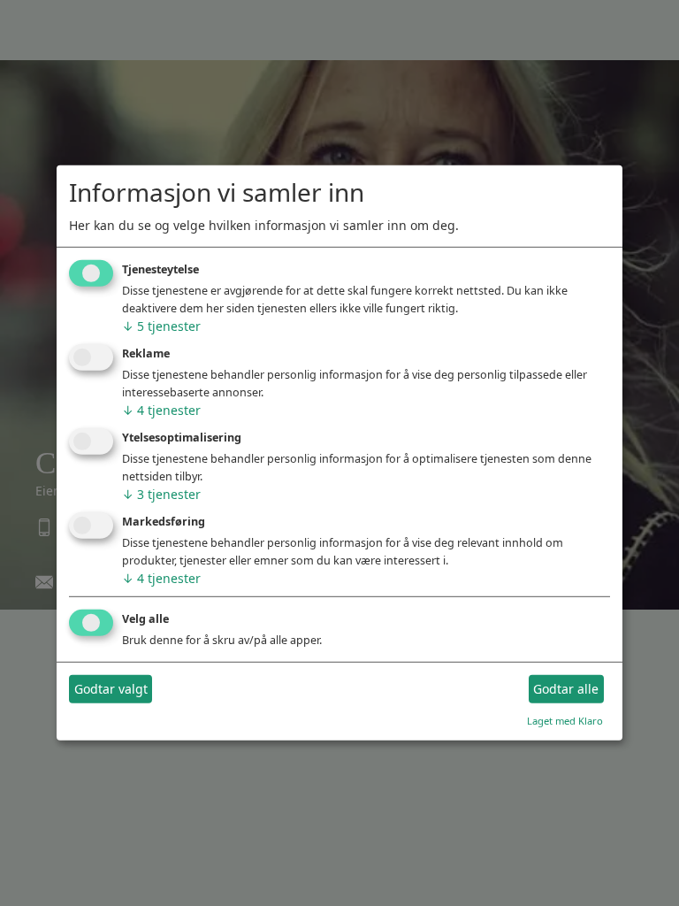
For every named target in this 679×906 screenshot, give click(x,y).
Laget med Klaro (565, 719)
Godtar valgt (111, 688)
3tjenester (161, 494)
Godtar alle (566, 688)
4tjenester (161, 410)
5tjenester (161, 326)
